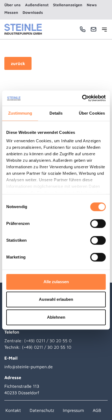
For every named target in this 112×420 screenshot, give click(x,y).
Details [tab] (56, 113)
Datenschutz (42, 410)
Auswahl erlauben (56, 299)
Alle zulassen (56, 281)
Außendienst (37, 4)
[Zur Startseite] (23, 29)
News (92, 4)
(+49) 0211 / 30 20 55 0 (47, 340)
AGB (97, 410)
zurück (18, 63)
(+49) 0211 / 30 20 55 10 (46, 347)
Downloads (33, 12)
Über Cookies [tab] (92, 113)
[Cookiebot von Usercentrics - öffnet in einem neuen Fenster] (82, 98)
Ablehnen (56, 317)
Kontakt (13, 410)
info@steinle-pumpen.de (28, 366)
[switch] (98, 223)
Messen (11, 12)
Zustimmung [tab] (20, 113)
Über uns (12, 4)
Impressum (73, 410)
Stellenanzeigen (67, 4)
